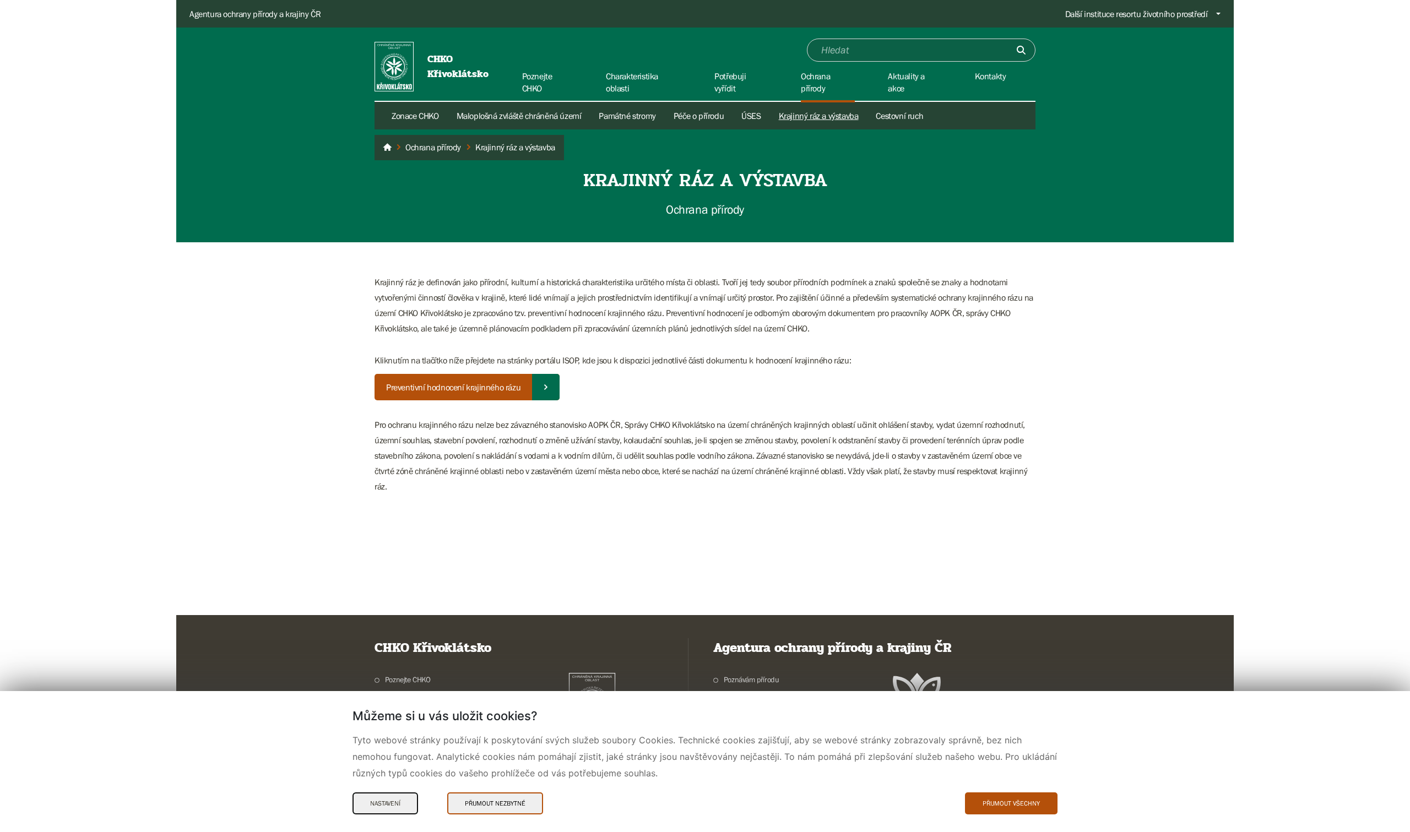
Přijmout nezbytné (495, 803)
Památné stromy (627, 116)
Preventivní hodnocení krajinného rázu (453, 387)
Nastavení (385, 803)
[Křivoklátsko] (387, 147)
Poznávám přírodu (751, 679)
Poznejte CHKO (408, 679)
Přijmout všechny (1011, 803)
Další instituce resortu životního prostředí (1136, 14)
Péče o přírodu (699, 116)
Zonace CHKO (415, 116)
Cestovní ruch (899, 116)
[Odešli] (1021, 50)
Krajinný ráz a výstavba (819, 116)
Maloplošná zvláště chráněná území (519, 116)
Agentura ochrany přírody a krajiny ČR (255, 14)
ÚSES (751, 116)
